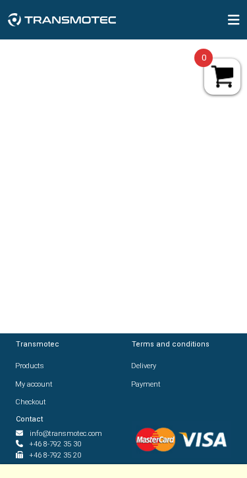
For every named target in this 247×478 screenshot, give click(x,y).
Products (30, 366)
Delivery (144, 366)
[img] (234, 19)
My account (34, 384)
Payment (146, 384)
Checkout (31, 402)
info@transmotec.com (66, 433)
